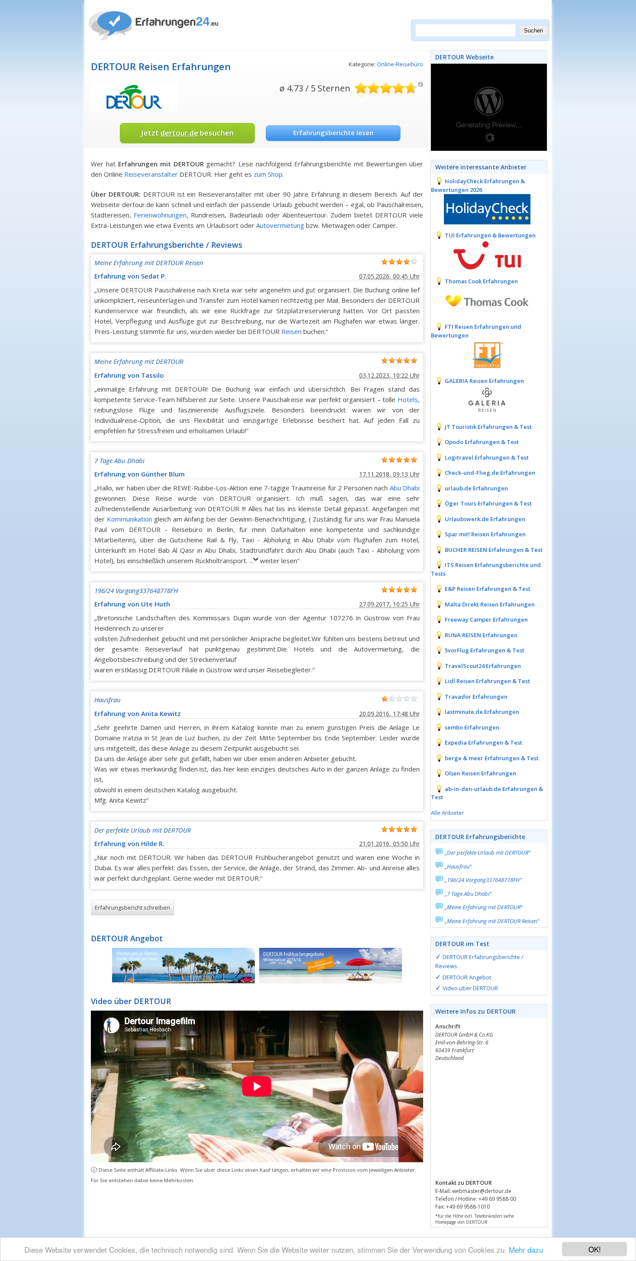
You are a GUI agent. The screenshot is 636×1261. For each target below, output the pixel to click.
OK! (594, 1249)
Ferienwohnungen (160, 215)
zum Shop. (269, 174)
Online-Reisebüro (400, 64)
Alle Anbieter (447, 813)
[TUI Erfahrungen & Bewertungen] (480, 254)
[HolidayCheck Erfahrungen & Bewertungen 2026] (480, 208)
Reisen (291, 331)
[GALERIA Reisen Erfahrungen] (480, 400)
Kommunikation (129, 519)
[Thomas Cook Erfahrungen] (480, 300)
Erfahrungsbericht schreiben (132, 907)
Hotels (408, 399)
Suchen (533, 30)
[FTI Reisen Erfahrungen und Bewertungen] (480, 354)
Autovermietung (280, 225)
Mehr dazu (526, 1249)
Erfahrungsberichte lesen (333, 132)
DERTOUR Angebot (467, 977)
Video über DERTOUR (470, 988)
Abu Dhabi (405, 487)
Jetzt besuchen (187, 133)
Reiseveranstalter (151, 174)
